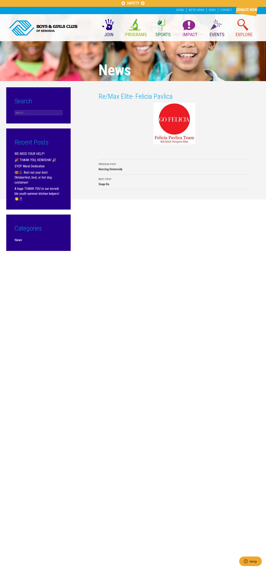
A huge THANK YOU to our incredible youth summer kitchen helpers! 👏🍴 (37, 194)
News (212, 10)
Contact (226, 10)
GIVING (180, 10)
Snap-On (105, 182)
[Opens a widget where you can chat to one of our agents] (250, 562)
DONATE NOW (246, 9)
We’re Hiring (196, 10)
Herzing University (110, 167)
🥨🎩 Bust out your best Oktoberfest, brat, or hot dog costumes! (33, 177)
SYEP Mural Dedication (30, 166)
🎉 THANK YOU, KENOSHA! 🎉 (35, 160)
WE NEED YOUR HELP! (29, 154)
